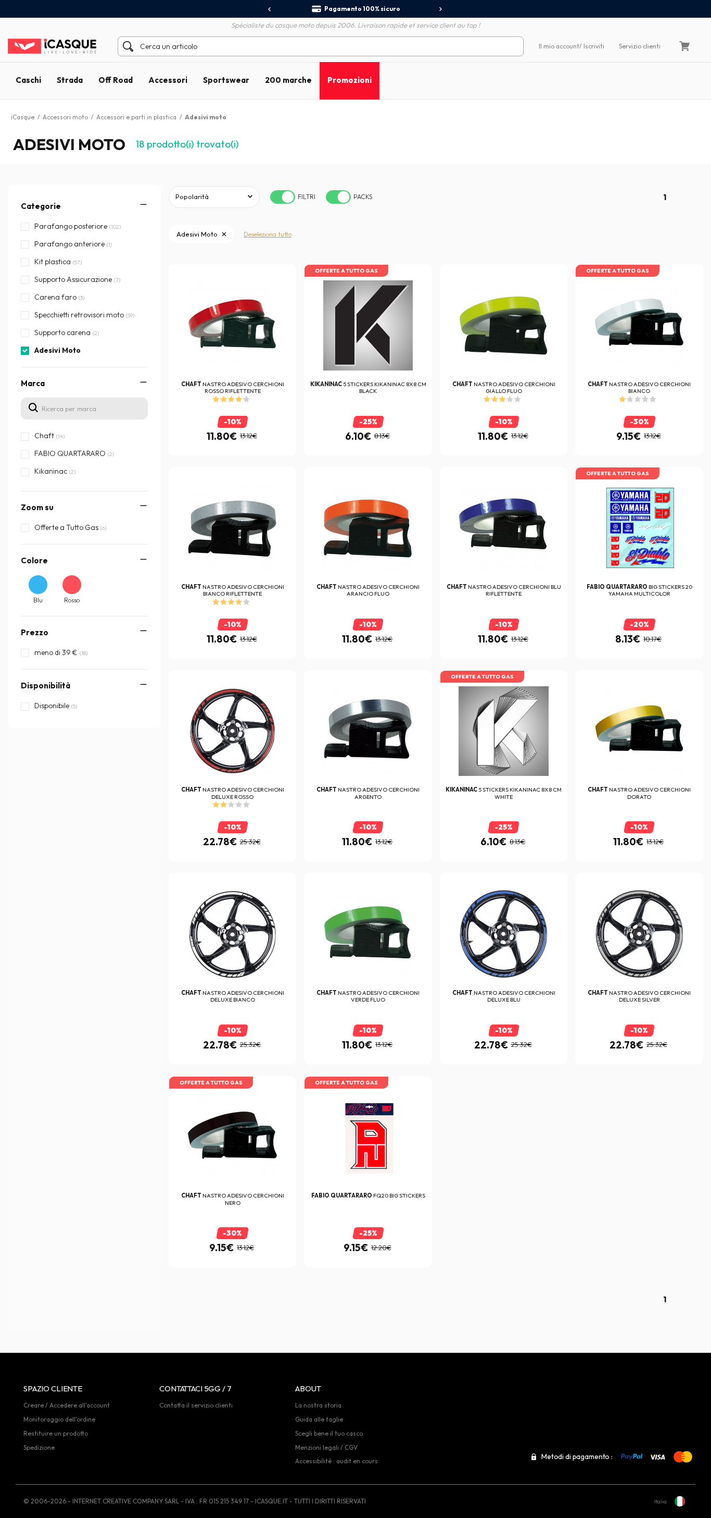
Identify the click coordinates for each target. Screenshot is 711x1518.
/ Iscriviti (591, 46)
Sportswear (226, 80)
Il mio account (559, 46)
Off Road (115, 80)
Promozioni (349, 80)
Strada (70, 80)
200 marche (288, 80)
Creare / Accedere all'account (66, 1405)
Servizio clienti (640, 46)
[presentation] (270, 9)
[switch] (282, 197)
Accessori (167, 80)
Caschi (28, 80)
